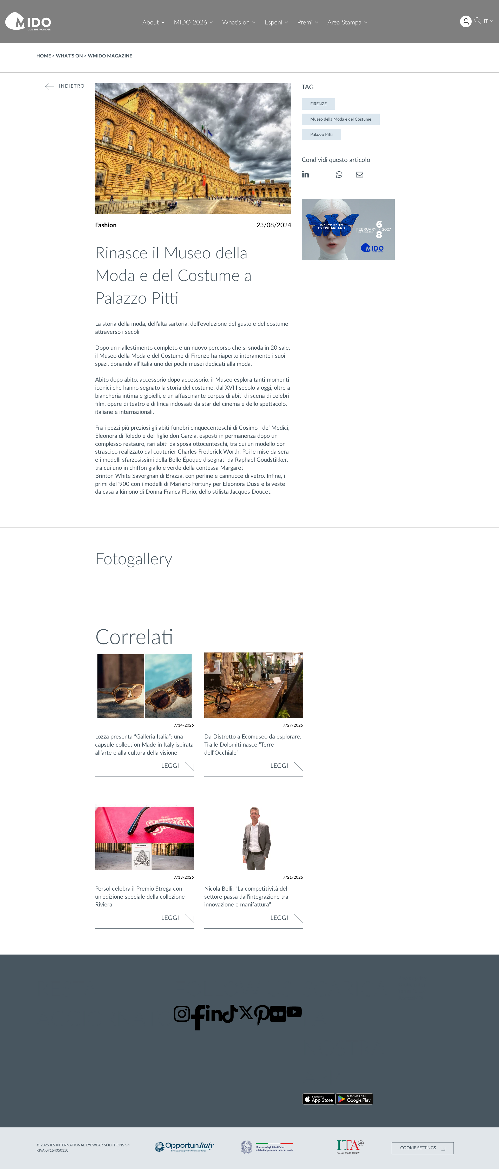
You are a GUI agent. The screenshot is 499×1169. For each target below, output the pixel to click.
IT (486, 21)
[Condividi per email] (359, 175)
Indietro (71, 86)
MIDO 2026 (190, 22)
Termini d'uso (412, 991)
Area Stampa (344, 22)
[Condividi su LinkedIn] (305, 175)
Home (43, 56)
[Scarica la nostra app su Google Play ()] (354, 1100)
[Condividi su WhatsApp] (339, 175)
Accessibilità (411, 998)
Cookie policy (412, 985)
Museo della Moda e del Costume (340, 119)
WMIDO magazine (110, 56)
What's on (236, 22)
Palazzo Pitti (321, 135)
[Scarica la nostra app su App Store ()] (319, 1100)
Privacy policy (412, 978)
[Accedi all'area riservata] (466, 21)
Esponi (273, 22)
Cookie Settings (418, 1148)
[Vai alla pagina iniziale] (28, 21)
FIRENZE (318, 104)
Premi (304, 22)
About (150, 22)
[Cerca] (477, 21)
